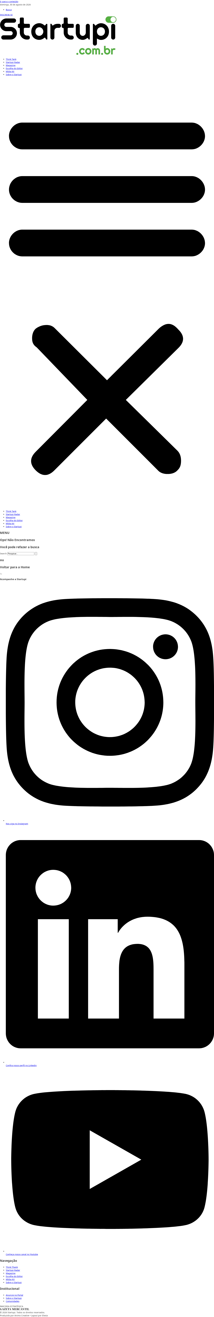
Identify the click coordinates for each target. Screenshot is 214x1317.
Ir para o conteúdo (9, 1)
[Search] (36, 553)
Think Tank (11, 59)
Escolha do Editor (14, 68)
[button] (107, 293)
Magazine (10, 65)
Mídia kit (10, 71)
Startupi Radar (13, 62)
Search (3, 553)
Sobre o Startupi (14, 74)
